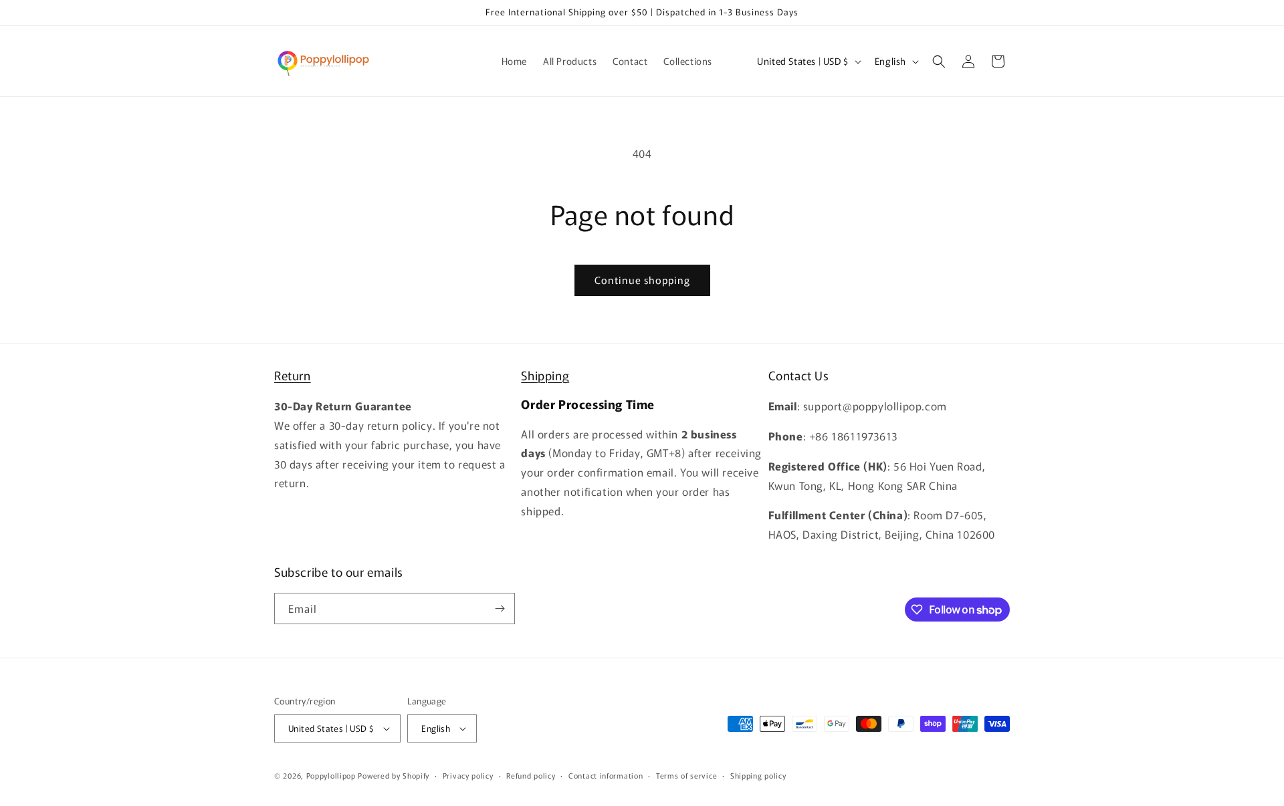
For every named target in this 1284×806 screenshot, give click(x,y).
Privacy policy (468, 775)
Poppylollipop (331, 775)
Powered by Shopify (393, 775)
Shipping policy (758, 775)
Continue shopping (642, 280)
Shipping (545, 375)
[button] (939, 61)
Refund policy (530, 775)
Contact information (605, 775)
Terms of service (686, 775)
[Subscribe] (499, 608)
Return (292, 375)
